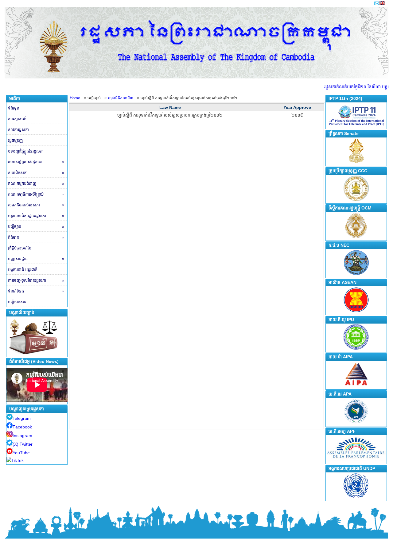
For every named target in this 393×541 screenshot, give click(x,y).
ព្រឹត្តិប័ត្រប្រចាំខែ (19, 248)
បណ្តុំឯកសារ (17, 302)
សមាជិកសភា (36, 172)
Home (75, 98)
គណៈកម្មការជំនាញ (36, 183)
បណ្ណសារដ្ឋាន (36, 259)
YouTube (21, 452)
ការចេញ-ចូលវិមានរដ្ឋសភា (36, 280)
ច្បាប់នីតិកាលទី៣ (120, 98)
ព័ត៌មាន (36, 237)
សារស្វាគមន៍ (17, 119)
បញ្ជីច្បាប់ (36, 226)
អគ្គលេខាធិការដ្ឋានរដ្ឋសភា (36, 215)
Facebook (22, 426)
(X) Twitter (23, 444)
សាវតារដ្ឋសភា (18, 129)
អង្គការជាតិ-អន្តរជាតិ (22, 269)
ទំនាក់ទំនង (36, 291)
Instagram (22, 435)
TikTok (17, 460)
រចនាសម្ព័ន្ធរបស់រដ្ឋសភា (36, 162)
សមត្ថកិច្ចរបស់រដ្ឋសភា (36, 205)
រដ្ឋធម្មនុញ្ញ (15, 140)
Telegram (22, 418)
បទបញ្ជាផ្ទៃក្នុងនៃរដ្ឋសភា (26, 151)
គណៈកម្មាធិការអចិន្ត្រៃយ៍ (36, 194)
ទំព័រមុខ (13, 108)
